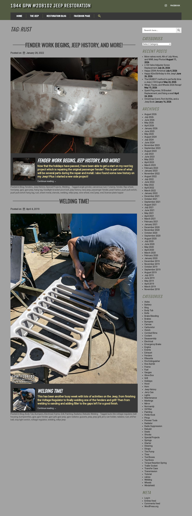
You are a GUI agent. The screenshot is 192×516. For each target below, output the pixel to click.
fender (119, 187)
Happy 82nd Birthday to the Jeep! (160, 73)
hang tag (38, 190)
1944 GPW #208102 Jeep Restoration (50, 6)
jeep (90, 417)
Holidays (148, 381)
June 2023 (149, 156)
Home (19, 16)
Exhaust (148, 352)
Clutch (147, 330)
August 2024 (150, 137)
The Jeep (34, 16)
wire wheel (84, 192)
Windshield (149, 485)
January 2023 (151, 170)
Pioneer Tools (150, 420)
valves (147, 477)
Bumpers (39, 414)
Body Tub (29, 414)
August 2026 (150, 114)
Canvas (148, 324)
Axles (147, 302)
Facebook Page (82, 16)
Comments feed (152, 503)
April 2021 (149, 216)
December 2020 (152, 227)
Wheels (147, 482)
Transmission (150, 471)
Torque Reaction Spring (155, 463)
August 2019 (150, 272)
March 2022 (150, 190)
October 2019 (150, 267)
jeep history (75, 190)
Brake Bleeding (151, 316)
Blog (22, 187)
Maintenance (150, 398)
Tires (146, 454)
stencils (55, 192)
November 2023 (152, 145)
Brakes (147, 319)
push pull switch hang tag (22, 192)
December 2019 (152, 261)
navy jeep (86, 190)
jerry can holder (109, 417)
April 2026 (149, 125)
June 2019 (149, 278)
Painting (69, 414)
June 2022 (149, 182)
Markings (148, 400)
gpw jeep (29, 190)
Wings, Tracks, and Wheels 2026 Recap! (162, 85)
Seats (147, 432)
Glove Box (149, 375)
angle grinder (85, 187)
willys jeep (73, 192)
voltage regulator (39, 419)
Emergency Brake (152, 344)
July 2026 (149, 117)
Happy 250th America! (154, 71)
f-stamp (111, 187)
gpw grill (53, 417)
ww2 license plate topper (112, 192)
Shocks (147, 434)
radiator (120, 417)
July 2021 (149, 207)
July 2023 (149, 154)
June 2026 (149, 120)
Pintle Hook (149, 415)
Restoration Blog (56, 16)
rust (37, 192)
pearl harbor (115, 190)
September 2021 (152, 202)
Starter (147, 443)
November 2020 (152, 230)
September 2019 (152, 269)
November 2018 (152, 289)
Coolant (148, 335)
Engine (147, 347)
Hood (146, 383)
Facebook (175, 5)
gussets (83, 417)
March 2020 (150, 253)
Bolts (146, 313)
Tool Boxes (149, 457)
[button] (99, 16)
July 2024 (149, 139)
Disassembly (150, 338)
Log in (147, 498)
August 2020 (150, 238)
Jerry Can (149, 392)
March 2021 (150, 219)
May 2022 (149, 185)
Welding (66, 187)
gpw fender (42, 417)
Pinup (147, 418)
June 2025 (149, 131)
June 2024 (149, 142)
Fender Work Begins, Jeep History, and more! (74, 45)
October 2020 (150, 233)
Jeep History (39, 187)
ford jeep (14, 190)
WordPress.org (151, 506)
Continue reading (47, 181)
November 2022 (152, 173)
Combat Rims (150, 333)
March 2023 (150, 165)
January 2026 (151, 128)
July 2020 (149, 241)
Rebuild (86, 414)
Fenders (29, 187)
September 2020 (152, 236)
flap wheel (128, 187)
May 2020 (149, 247)
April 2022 (149, 188)
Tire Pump (149, 451)
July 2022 (149, 179)
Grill (62, 414)
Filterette (148, 358)
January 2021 (151, 224)
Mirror (147, 403)
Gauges (148, 372)
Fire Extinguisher (152, 361)
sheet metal (45, 192)
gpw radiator (73, 417)
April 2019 (149, 284)
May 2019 (149, 281)
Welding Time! (74, 201)
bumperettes (25, 417)
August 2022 (150, 176)
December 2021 (152, 196)
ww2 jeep (94, 192)
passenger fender (100, 190)
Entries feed (150, 501)
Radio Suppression (153, 426)
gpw (22, 190)
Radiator (78, 414)
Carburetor (149, 327)
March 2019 (150, 286)
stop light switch (22, 419)
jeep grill (97, 417)
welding (64, 192)
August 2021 (150, 205)
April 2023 (149, 162)
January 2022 (151, 193)
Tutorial (148, 474)
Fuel (146, 369)
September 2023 (152, 148)
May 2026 (149, 122)
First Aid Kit (149, 364)
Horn (146, 386)
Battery (148, 304)
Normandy (149, 406)
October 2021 (150, 199)
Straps (147, 449)
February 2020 (151, 255)
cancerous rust (100, 187)
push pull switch (129, 190)
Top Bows (149, 460)
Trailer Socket (151, 466)
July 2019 (149, 275)
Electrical (48, 414)
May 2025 (149, 134)
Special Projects (53, 187)
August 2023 (150, 151)
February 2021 (151, 221)
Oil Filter (148, 409)
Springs (148, 440)
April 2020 (149, 250)
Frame (57, 414)
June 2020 (149, 244)
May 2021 (149, 213)
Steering (148, 446)
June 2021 (149, 210)
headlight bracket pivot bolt (56, 190)
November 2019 (152, 264)
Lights (147, 395)
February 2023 (151, 168)
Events (147, 350)
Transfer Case (151, 468)
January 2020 (151, 258)
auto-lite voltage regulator (120, 414)
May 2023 (149, 159)
